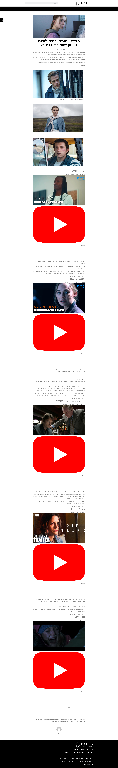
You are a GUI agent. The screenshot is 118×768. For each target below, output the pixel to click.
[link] (1, 20)
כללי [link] (86, 8)
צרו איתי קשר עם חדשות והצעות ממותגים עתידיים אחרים (73, 381)
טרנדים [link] (81, 8)
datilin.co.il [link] (89, 758)
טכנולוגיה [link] (54, 49)
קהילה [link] (91, 8)
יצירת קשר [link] (75, 8)
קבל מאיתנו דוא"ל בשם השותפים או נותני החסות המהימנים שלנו (47, 381)
